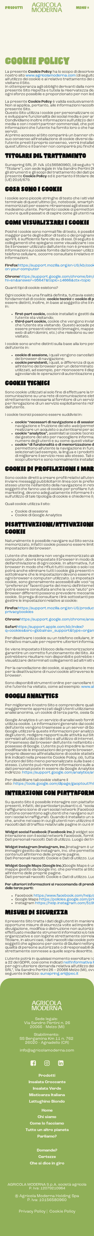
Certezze (47, 1157)
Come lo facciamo (47, 1124)
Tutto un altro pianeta (47, 1130)
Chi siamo (47, 1117)
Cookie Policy (62, 1212)
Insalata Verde (47, 1089)
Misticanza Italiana (47, 1095)
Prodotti (47, 1076)
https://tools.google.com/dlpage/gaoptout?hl (53, 784)
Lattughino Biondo (47, 1102)
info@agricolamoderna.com (47, 1051)
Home (47, 1111)
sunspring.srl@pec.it (59, 974)
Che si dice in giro (47, 1163)
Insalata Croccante (47, 1082)
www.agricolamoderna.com (51, 76)
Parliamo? (47, 1137)
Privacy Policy (32, 1212)
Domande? (47, 1150)
